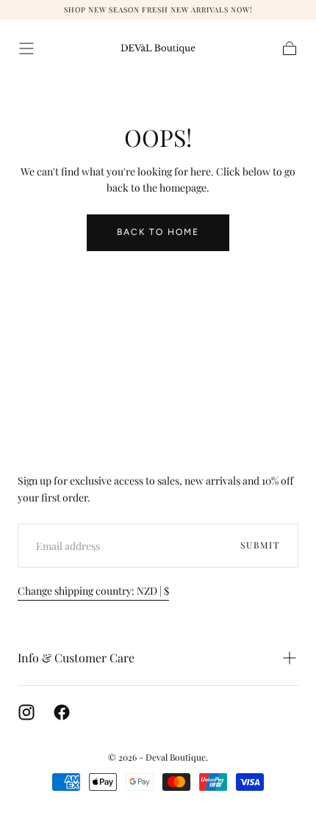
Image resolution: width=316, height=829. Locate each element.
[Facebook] (62, 712)
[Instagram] (26, 712)
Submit (260, 545)
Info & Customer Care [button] (76, 657)
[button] (26, 48)
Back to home (158, 232)
